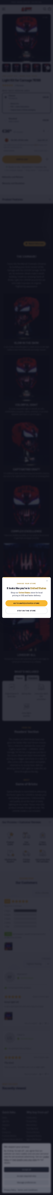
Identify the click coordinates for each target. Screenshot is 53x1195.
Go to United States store (26, 603)
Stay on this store (26, 611)
